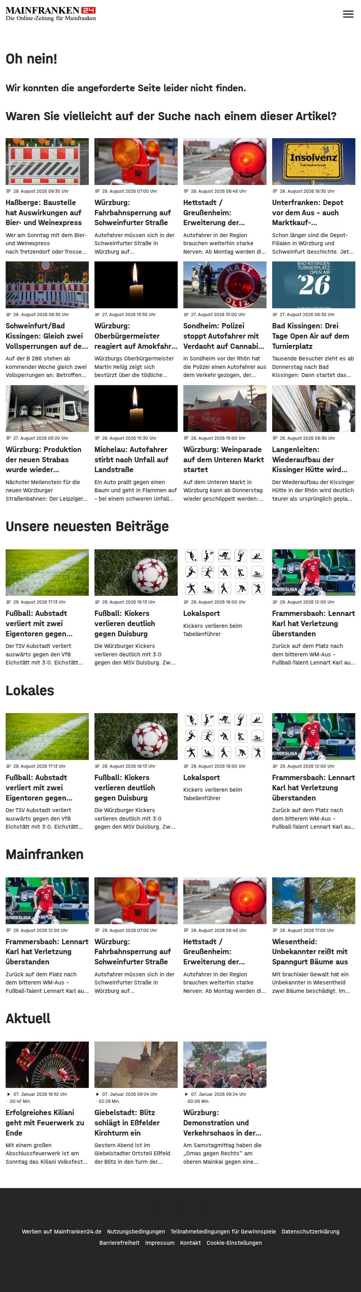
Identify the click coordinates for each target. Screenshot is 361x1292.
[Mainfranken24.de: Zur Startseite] (51, 14)
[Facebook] (159, 1207)
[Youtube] (201, 1207)
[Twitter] (180, 1207)
